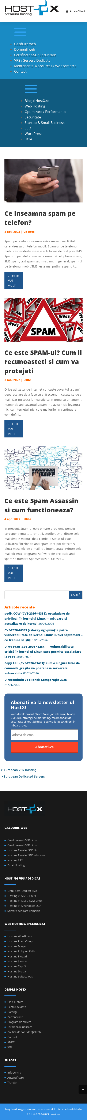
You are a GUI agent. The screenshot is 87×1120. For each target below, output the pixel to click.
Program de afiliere (19, 1022)
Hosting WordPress (19, 936)
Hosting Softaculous (20, 976)
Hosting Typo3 (16, 966)
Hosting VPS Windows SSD (24, 906)
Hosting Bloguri (17, 956)
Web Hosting (35, 106)
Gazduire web (25, 44)
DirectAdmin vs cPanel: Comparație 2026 (35, 680)
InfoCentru (14, 1072)
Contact (20, 71)
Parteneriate (15, 1017)
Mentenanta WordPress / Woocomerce (45, 66)
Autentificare (15, 1077)
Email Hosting (16, 865)
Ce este (29, 232)
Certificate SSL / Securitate (35, 55)
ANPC (11, 1042)
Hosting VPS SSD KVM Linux (24, 901)
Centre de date (16, 1007)
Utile (28, 139)
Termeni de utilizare (19, 1027)
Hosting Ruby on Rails (21, 951)
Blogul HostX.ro (37, 100)
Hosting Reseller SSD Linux (24, 850)
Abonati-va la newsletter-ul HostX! (42, 705)
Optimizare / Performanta (45, 111)
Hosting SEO (15, 860)
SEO (28, 128)
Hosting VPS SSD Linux (21, 896)
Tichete (11, 1082)
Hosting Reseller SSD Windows (26, 855)
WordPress (33, 133)
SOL (9, 1047)
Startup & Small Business (45, 122)
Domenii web (24, 49)
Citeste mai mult (13, 281)
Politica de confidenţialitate (24, 1032)
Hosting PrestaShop (20, 941)
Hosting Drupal (16, 971)
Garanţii (12, 1012)
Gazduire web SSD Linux (22, 840)
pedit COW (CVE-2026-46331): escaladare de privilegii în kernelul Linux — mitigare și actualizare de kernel (37, 618)
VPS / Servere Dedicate (32, 60)
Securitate (33, 117)
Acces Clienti (77, 11)
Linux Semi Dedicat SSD (22, 891)
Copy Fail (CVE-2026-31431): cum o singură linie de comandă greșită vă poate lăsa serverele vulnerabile (42, 668)
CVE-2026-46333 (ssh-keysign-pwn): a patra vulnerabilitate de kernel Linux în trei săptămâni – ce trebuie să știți (43, 635)
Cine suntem (15, 1002)
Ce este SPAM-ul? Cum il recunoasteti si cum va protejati (43, 361)
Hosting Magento (18, 946)
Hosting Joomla (17, 961)
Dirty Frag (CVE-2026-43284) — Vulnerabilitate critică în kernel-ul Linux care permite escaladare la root (43, 652)
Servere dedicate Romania (23, 911)
